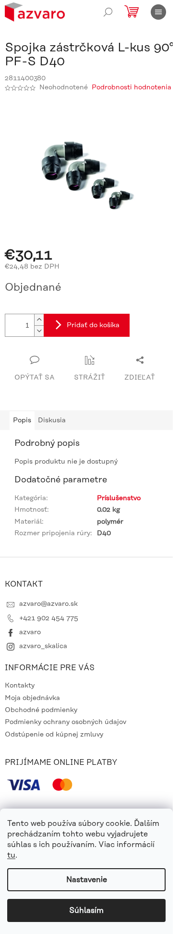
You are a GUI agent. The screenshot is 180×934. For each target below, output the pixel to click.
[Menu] (158, 12)
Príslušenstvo (119, 498)
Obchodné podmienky (41, 710)
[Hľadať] (108, 12)
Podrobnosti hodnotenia (131, 87)
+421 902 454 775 (48, 618)
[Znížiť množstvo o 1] (39, 330)
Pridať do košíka (93, 325)
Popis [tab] (22, 420)
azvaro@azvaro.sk (48, 604)
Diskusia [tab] (52, 420)
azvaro (30, 632)
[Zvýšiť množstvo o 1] (39, 319)
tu (11, 855)
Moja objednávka (32, 698)
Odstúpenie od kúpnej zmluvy (54, 734)
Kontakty (20, 685)
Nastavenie (86, 879)
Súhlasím (86, 910)
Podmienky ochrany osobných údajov (65, 722)
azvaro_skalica (43, 646)
